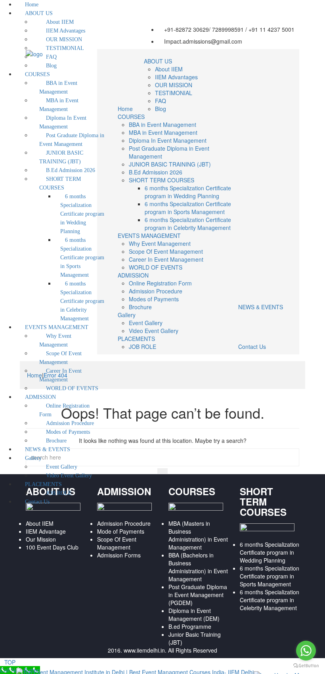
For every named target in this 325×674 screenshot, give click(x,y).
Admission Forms (119, 555)
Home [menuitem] (31, 5)
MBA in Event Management (163, 132)
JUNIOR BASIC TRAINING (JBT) (170, 164)
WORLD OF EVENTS (155, 267)
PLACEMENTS (136, 339)
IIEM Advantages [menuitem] (65, 31)
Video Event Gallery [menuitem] (69, 476)
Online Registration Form (160, 283)
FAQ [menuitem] (51, 57)
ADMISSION (133, 275)
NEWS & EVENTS (260, 307)
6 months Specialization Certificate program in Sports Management (188, 208)
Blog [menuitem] (51, 66)
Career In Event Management (166, 259)
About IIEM (169, 69)
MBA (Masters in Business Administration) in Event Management (198, 535)
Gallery (127, 315)
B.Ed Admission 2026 (155, 172)
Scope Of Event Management (166, 251)
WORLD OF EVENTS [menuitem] (72, 388)
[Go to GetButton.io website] (306, 665)
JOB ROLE (142, 346)
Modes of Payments (154, 299)
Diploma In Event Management (167, 140)
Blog (160, 109)
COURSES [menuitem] (37, 74)
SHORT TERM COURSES (161, 180)
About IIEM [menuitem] (60, 22)
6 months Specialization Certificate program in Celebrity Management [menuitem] (82, 301)
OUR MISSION (173, 85)
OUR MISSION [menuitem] (64, 39)
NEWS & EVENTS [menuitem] (47, 449)
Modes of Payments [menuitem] (68, 432)
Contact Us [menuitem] (37, 502)
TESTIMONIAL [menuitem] (65, 48)
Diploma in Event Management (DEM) (194, 614)
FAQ (160, 101)
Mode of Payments (120, 531)
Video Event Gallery (153, 331)
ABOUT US (158, 61)
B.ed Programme (189, 626)
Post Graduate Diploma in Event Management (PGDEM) (197, 595)
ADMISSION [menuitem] (40, 397)
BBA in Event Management (162, 124)
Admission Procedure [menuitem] (70, 423)
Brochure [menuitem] (56, 441)
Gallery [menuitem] (33, 458)
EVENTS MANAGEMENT (149, 235)
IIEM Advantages (176, 77)
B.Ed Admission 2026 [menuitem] (70, 170)
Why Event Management (160, 243)
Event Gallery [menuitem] (61, 467)
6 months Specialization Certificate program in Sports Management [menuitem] (82, 257)
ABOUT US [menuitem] (39, 13)
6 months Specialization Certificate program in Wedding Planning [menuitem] (82, 213)
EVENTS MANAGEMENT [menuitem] (56, 327)
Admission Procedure (155, 291)
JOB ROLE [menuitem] (59, 493)
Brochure (140, 307)
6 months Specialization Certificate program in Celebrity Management (188, 224)
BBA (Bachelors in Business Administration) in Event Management (198, 567)
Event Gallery (145, 323)
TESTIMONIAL (173, 93)
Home (125, 109)
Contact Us (252, 346)
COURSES (131, 117)
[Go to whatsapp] (306, 651)
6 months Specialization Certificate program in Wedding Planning (188, 192)
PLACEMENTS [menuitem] (43, 484)
